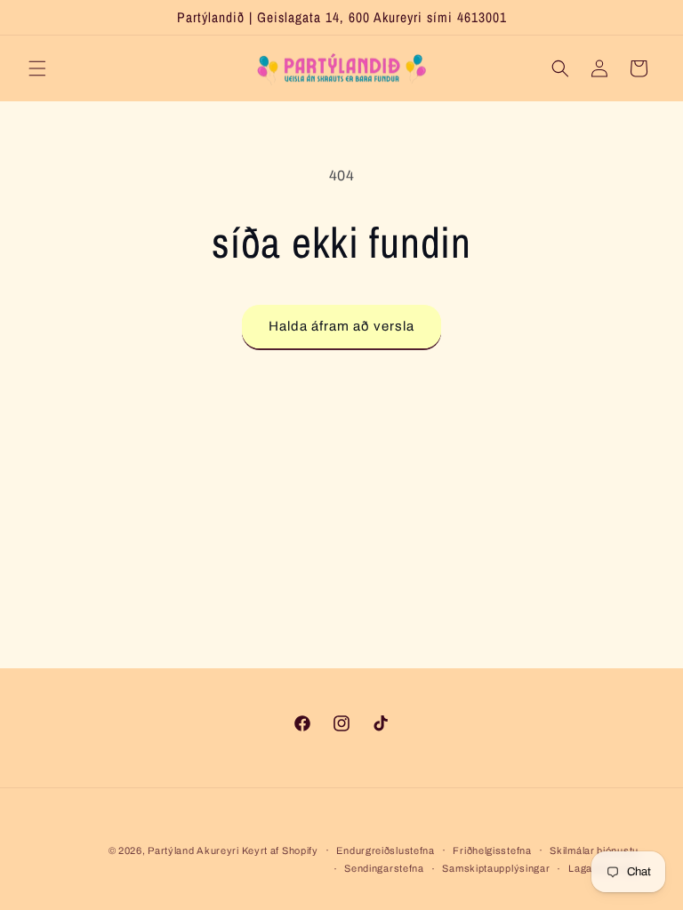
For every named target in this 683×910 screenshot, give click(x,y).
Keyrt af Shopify (280, 850)
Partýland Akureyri (194, 850)
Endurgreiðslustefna (385, 850)
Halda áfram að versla (341, 326)
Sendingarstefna (384, 868)
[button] (37, 68)
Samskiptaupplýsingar (496, 868)
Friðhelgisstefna (492, 850)
